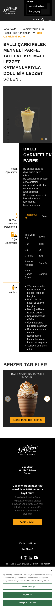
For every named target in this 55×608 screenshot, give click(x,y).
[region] (27, 587)
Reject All (27, 595)
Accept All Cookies (27, 603)
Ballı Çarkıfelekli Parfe (23, 34)
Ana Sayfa (10, 29)
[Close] (51, 570)
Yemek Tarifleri (31, 29)
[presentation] (8, 399)
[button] (50, 19)
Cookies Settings (27, 586)
